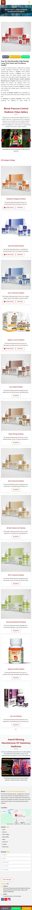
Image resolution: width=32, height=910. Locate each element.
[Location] (16, 817)
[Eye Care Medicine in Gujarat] (16, 698)
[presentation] (2, 140)
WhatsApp (26, 57)
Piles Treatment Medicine (16, 575)
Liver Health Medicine (16, 387)
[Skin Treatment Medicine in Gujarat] (16, 463)
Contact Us (5, 842)
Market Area (5, 847)
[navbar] (29, 2)
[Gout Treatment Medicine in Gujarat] (16, 275)
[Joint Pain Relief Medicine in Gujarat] (16, 228)
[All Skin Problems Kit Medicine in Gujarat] (16, 510)
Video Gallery (5, 837)
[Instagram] (9, 899)
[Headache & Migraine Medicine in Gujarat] (16, 181)
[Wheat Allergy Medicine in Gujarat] (16, 416)
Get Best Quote (15, 57)
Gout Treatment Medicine (16, 293)
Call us (6, 57)
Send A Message (7, 880)
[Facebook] (2, 899)
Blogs (3, 839)
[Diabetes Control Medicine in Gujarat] (16, 322)
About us (4, 832)
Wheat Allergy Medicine (16, 434)
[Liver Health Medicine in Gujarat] (16, 369)
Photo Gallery (5, 834)
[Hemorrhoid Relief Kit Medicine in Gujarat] (16, 604)
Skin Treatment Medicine (16, 481)
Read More (20, 207)
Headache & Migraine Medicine (16, 199)
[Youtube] (5, 899)
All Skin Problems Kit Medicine (16, 528)
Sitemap (4, 844)
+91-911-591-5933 (17, 896)
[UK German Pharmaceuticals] (3, 2)
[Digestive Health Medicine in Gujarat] (16, 651)
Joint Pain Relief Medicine (16, 246)
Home (3, 830)
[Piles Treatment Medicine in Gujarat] (16, 557)
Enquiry (27, 908)
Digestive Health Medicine (16, 669)
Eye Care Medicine (16, 716)
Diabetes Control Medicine (16, 340)
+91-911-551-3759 (7, 896)
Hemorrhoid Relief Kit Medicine (16, 622)
